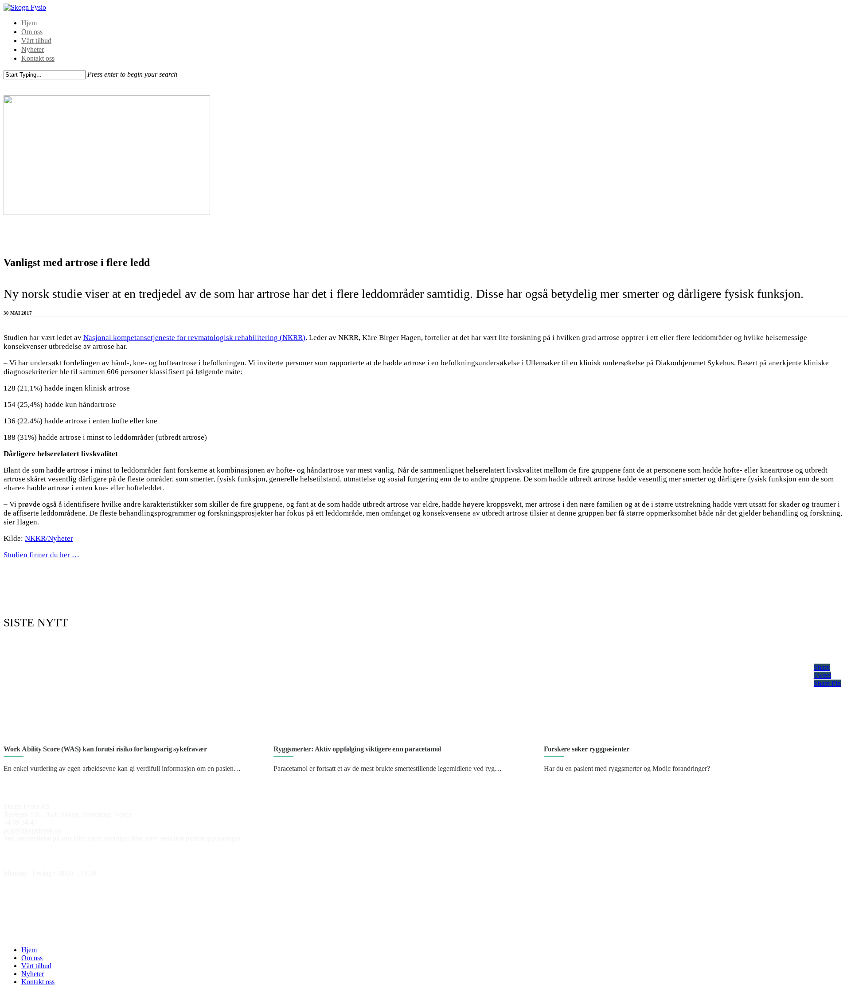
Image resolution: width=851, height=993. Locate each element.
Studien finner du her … (41, 555)
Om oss (32, 31)
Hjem (29, 23)
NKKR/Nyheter (49, 538)
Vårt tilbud (36, 40)
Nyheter (32, 49)
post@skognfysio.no (32, 830)
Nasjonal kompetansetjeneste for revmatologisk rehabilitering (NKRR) (194, 337)
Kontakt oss (38, 58)
